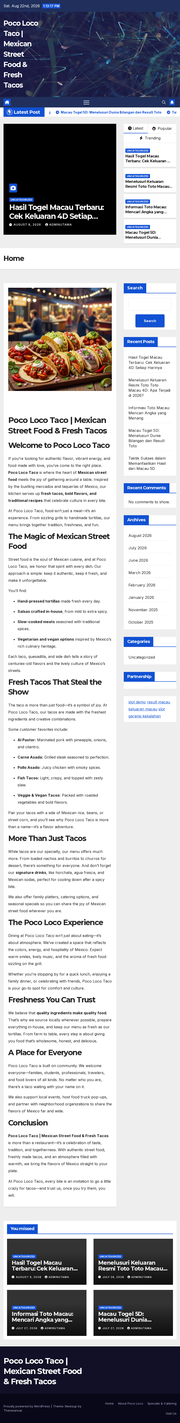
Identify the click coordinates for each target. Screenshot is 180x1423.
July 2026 (137, 548)
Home (109, 1403)
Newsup (71, 1406)
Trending (152, 138)
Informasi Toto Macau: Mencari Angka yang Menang (145, 212)
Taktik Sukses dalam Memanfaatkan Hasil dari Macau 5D (147, 463)
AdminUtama (57, 224)
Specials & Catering (161, 1403)
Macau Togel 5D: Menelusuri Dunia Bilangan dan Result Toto (148, 237)
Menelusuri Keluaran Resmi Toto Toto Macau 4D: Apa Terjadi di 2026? (57, 216)
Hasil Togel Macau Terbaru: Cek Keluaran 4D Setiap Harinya (149, 161)
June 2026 (138, 560)
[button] (164, 102)
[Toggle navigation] (86, 102)
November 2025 (143, 609)
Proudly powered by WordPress (27, 1406)
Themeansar (13, 1410)
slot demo (137, 702)
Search (135, 288)
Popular (164, 128)
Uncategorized (21, 199)
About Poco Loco (130, 1403)
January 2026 (141, 597)
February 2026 (142, 585)
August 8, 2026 (29, 1277)
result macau (158, 702)
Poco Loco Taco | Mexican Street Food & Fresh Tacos (21, 54)
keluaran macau (142, 709)
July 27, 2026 (27, 1328)
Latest (138, 128)
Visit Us (171, 1413)
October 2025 (140, 622)
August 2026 (140, 535)
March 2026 (139, 572)
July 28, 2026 (26, 224)
